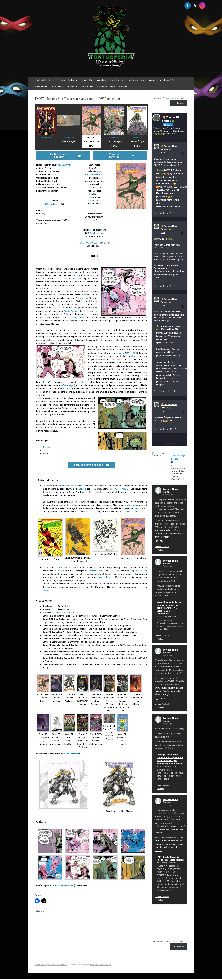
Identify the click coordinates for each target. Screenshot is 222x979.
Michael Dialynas (96, 571)
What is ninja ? (83, 298)
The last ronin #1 (132, 511)
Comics (61, 80)
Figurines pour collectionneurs (141, 80)
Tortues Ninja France (170, 490)
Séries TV (72, 80)
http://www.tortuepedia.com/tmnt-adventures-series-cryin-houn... (169, 273)
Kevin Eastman (64, 165)
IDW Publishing (52, 204)
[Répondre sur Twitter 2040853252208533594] (156, 391)
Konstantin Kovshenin (100, 964)
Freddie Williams (71, 753)
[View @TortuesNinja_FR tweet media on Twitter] (170, 421)
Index (112, 86)
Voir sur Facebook (162, 546)
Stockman (76, 278)
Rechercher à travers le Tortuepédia (168, 98)
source (46, 590)
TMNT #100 (131, 353)
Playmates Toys (116, 80)
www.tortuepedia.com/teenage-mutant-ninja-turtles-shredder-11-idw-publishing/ (170, 691)
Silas (65, 388)
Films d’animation (97, 80)
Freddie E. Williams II (94, 174)
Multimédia (71, 86)
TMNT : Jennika (96, 233)
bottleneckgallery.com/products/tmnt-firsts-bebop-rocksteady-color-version (172, 829)
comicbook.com (66, 485)
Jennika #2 (114, 137)
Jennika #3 (137, 137)
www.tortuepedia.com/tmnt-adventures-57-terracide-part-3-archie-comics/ (169, 533)
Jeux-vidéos (57, 86)
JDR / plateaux (42, 86)
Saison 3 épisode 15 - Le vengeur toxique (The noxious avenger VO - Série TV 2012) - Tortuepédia (169, 607)
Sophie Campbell (139, 571)
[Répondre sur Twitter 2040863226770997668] (156, 286)
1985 (135, 508)
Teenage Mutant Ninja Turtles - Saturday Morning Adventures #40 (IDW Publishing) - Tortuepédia (170, 759)
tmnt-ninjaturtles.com (63, 885)
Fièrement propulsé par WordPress (51, 964)
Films (83, 80)
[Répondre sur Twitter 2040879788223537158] (156, 213)
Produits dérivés (166, 80)
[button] (50, 539)
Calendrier (102, 86)
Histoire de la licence (44, 80)
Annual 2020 (46, 137)
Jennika (76, 275)
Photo (162, 541)
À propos (122, 86)
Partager (160, 549)
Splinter (120, 353)
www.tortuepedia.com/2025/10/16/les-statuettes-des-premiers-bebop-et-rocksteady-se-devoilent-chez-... (172, 845)
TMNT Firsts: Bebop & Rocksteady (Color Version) (170, 858)
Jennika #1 (69, 137)
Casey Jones (78, 317)
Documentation (87, 86)
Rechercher (179, 103)
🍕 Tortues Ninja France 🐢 (169, 148)
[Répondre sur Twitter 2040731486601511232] (156, 429)
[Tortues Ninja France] (160, 454)
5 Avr (163, 152)
